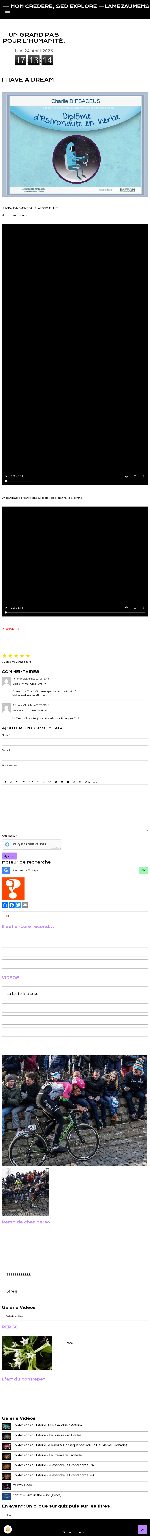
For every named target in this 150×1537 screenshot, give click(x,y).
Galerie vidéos (14, 1316)
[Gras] (5, 782)
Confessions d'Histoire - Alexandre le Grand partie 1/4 (53, 1465)
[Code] (74, 782)
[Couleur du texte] (30, 782)
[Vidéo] (68, 782)
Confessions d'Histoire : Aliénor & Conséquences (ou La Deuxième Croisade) (69, 1445)
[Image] (62, 782)
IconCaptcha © (55, 848)
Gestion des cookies (75, 1532)
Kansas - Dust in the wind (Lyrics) (36, 1495)
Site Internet (9, 765)
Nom (5, 735)
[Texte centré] (44, 782)
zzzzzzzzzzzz (18, 1274)
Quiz (8, 1515)
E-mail (6, 750)
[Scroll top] (142, 1529)
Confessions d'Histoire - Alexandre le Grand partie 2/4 (53, 1475)
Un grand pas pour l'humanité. (34, 32)
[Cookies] (8, 1529)
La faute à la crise (22, 993)
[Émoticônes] (80, 782)
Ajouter (9, 856)
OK (143, 870)
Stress (12, 1291)
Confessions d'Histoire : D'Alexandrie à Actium (47, 1425)
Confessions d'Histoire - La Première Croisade (47, 1455)
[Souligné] (17, 782)
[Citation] (38, 782)
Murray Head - (23, 1485)
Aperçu (92, 781)
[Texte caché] (56, 782)
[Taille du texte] (23, 782)
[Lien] (50, 782)
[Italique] (11, 782)
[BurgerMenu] (7, 13)
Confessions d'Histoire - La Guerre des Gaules (46, 1435)
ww (70, 1342)
